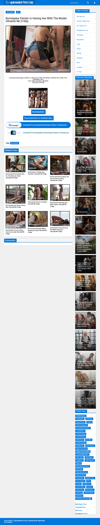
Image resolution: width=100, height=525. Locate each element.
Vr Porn (79, 72)
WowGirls (79, 496)
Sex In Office (80, 487)
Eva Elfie (88, 440)
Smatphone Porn (82, 30)
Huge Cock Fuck (81, 448)
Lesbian (79, 67)
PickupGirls (79, 478)
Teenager (80, 35)
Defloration (79, 440)
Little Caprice (90, 460)
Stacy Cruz (79, 490)
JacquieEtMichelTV (82, 454)
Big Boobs (80, 39)
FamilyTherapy (81, 443)
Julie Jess (79, 457)
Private (78, 484)
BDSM (79, 53)
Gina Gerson (90, 446)
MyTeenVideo (80, 475)
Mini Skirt (79, 469)
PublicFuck (86, 484)
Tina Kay (79, 493)
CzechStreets (80, 437)
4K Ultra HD (81, 16)
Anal (78, 62)
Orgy (78, 44)
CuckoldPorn (80, 431)
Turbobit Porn (80, 507)
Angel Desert (80, 422)
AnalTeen (89, 419)
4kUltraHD (10, 12)
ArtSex (89, 422)
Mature (78, 463)
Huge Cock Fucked (83, 451)
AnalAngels (79, 419)
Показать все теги (82, 498)
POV (88, 481)
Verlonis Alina (89, 493)
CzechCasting (80, 434)
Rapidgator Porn (81, 514)
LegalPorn (79, 460)
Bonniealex (14, 143)
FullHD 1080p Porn (83, 21)
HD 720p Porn (81, 26)
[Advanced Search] (88, 2)
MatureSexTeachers (82, 466)
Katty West (89, 457)
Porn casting (80, 481)
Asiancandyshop (81, 425)
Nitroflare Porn (81, 504)
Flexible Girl (79, 446)
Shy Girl (89, 487)
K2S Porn (78, 510)
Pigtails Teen (90, 478)
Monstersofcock (81, 472)
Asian (79, 49)
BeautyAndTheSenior (83, 428)
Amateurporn (80, 416)
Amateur (79, 58)
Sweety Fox (90, 490)
